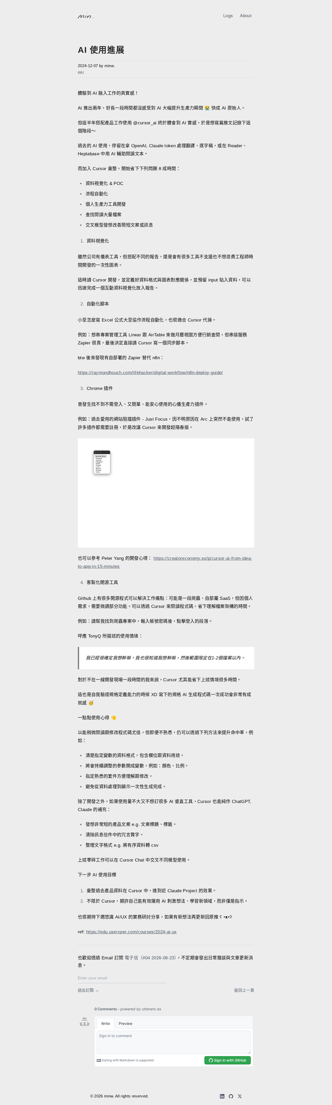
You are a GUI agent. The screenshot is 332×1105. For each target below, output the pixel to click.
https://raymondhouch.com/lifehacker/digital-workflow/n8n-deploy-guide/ (150, 372)
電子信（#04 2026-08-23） (150, 957)
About (246, 15)
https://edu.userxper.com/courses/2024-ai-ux (131, 931)
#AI (81, 72)
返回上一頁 (244, 990)
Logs (228, 15)
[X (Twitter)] (240, 1096)
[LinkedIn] (222, 1096)
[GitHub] (231, 1096)
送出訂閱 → (88, 990)
